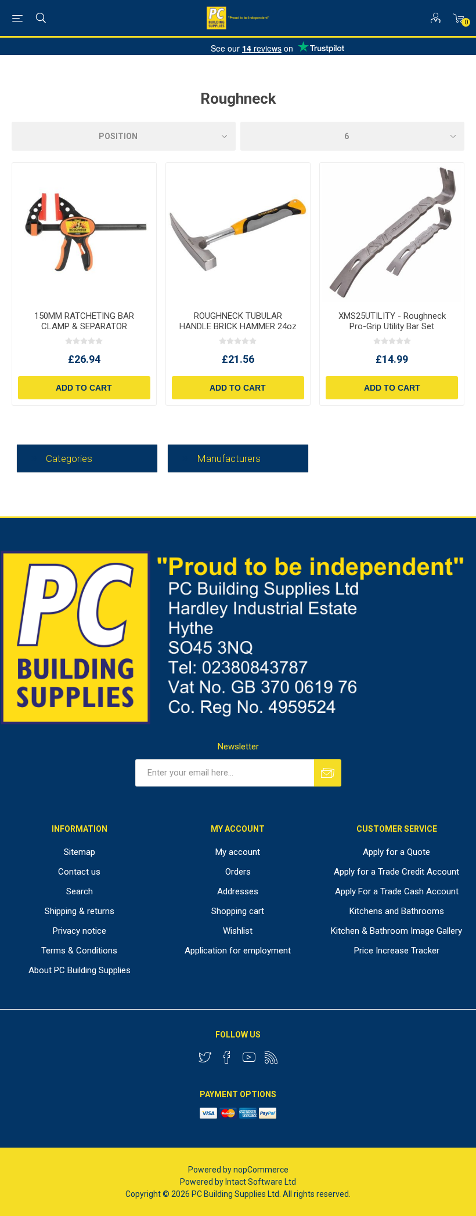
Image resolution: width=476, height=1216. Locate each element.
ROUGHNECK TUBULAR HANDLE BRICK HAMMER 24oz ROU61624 (238, 326)
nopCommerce (261, 1169)
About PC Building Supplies (79, 970)
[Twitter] (205, 1057)
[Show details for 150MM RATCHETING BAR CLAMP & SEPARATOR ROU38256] (84, 232)
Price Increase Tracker (396, 950)
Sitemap (79, 852)
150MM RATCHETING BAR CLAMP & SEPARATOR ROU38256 (84, 326)
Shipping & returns (79, 911)
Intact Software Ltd (260, 1181)
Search (79, 891)
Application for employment (238, 950)
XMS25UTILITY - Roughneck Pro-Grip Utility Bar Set (392, 321)
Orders (238, 872)
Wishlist (238, 931)
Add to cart (84, 387)
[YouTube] (249, 1057)
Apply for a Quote (396, 852)
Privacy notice (79, 931)
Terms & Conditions (79, 950)
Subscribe (327, 773)
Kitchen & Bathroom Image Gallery (396, 931)
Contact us (79, 872)
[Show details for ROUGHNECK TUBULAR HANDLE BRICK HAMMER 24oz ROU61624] (238, 232)
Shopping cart (237, 911)
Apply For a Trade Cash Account (397, 891)
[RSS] (271, 1057)
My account (237, 852)
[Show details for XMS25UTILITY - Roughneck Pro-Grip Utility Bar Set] (392, 232)
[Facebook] (227, 1057)
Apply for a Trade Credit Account (396, 872)
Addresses (237, 891)
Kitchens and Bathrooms (396, 911)
